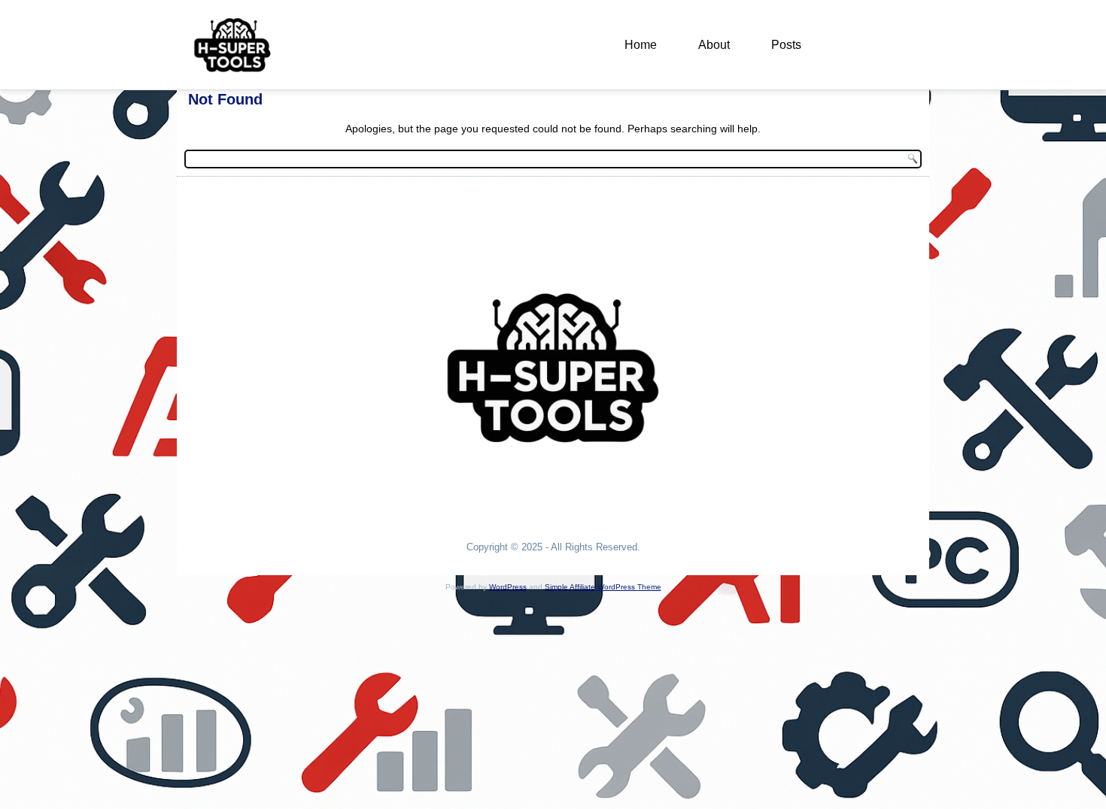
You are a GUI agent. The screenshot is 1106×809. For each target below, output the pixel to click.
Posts (786, 44)
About (714, 44)
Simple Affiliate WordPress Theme (603, 587)
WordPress (508, 587)
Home (640, 44)
